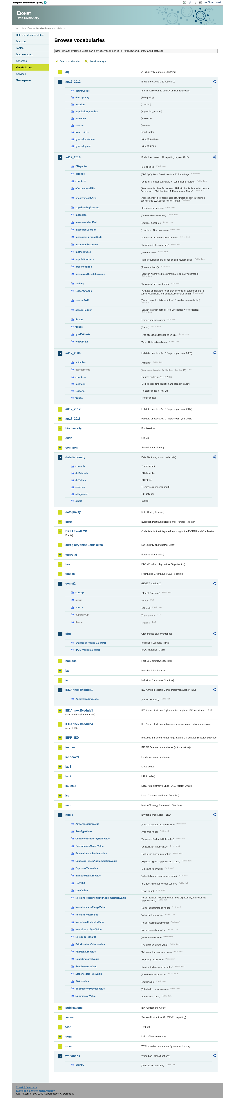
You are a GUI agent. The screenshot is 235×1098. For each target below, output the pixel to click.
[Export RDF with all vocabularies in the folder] (214, 82)
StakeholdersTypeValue (88, 973)
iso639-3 (80, 883)
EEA (31, 2)
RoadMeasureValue (86, 966)
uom (68, 1036)
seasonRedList (83, 310)
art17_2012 (73, 409)
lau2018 (70, 785)
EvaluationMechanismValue (91, 853)
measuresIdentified (86, 222)
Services (21, 73)
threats (79, 319)
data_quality (82, 97)
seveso (70, 1017)
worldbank (72, 1056)
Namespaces (23, 80)
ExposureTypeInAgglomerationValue (96, 861)
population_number (86, 111)
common (71, 447)
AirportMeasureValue (87, 824)
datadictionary (75, 457)
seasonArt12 (82, 300)
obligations (81, 494)
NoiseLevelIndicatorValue (89, 922)
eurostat (71, 554)
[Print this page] (196, 2)
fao (67, 564)
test (67, 1027)
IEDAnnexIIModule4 (79, 724)
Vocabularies (24, 67)
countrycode (82, 90)
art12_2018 (73, 157)
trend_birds (81, 132)
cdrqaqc (80, 173)
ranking (79, 283)
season (79, 125)
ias (67, 670)
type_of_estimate (85, 139)
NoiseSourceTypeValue (88, 929)
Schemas (21, 60)
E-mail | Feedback (26, 1087)
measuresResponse (86, 244)
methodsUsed (83, 251)
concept (79, 592)
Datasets (21, 41)
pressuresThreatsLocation (90, 274)
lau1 (68, 766)
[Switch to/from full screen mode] (201, 2)
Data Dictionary (43, 28)
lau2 (68, 776)
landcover (72, 757)
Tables (20, 47)
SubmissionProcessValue (90, 988)
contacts (80, 466)
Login (189, 2)
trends (79, 326)
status (78, 501)
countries (80, 181)
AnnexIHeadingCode (87, 699)
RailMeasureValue (85, 951)
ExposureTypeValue (86, 868)
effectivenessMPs (85, 188)
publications (74, 1007)
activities (80, 362)
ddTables (80, 480)
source (79, 607)
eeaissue (80, 487)
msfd (68, 805)
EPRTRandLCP (76, 531)
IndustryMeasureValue (88, 875)
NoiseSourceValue (85, 936)
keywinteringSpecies (87, 207)
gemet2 (70, 583)
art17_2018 (73, 418)
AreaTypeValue (83, 831)
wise (68, 1046)
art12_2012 (73, 81)
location (80, 104)
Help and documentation (30, 35)
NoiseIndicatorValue (86, 914)
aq (67, 71)
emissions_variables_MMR (90, 643)
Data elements (24, 54)
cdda (68, 438)
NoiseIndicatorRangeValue (90, 907)
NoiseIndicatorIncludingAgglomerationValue (100, 897)
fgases (70, 573)
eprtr (68, 521)
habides (71, 660)
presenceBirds (83, 266)
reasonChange (83, 291)
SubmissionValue (85, 996)
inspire (70, 747)
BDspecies (81, 166)
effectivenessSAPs (85, 198)
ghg (68, 633)
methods (80, 384)
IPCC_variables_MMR (87, 650)
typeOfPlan (81, 341)
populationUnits (84, 259)
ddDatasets (81, 473)
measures (80, 214)
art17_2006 (73, 353)
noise (69, 814)
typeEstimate (82, 334)
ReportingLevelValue (87, 959)
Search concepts (97, 61)
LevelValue (81, 890)
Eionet (31, 28)
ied (67, 680)
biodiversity (73, 428)
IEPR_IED (72, 737)
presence (80, 118)
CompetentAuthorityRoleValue (92, 838)
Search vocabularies (70, 61)
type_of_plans (83, 146)
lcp (67, 795)
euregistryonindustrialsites (84, 544)
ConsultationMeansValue (89, 846)
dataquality (73, 512)
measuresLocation (85, 229)
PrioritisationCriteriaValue (90, 944)
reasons (79, 391)
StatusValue (82, 981)
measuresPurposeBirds (88, 237)
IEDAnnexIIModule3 (79, 710)
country (79, 1065)
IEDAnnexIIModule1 (79, 689)
